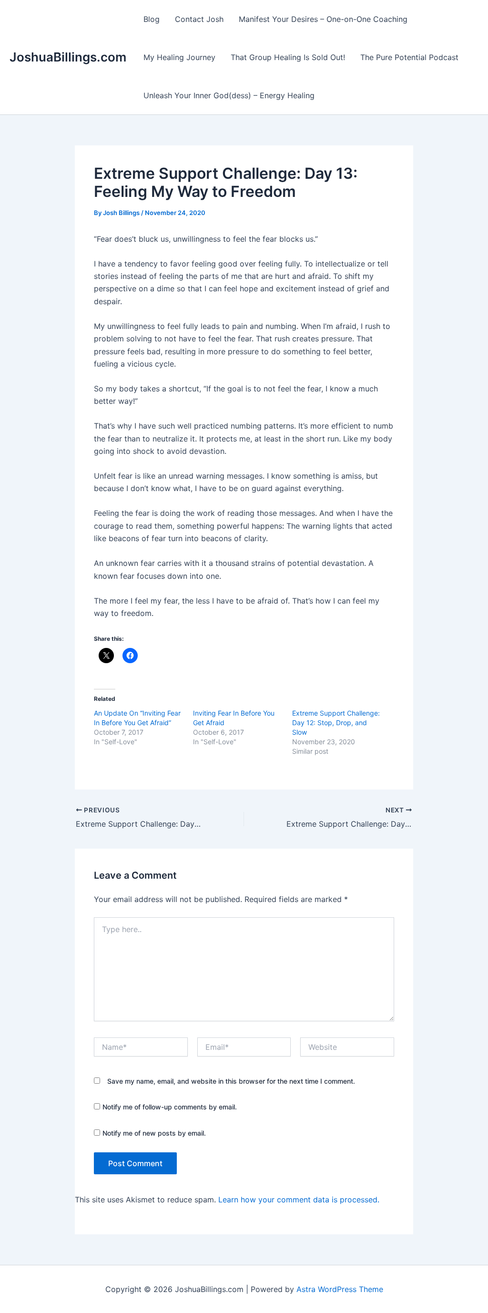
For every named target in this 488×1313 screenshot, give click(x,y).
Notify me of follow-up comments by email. (169, 1107)
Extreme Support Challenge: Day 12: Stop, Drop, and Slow (336, 722)
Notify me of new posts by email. (154, 1133)
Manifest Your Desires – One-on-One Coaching (323, 19)
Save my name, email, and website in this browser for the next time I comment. (231, 1081)
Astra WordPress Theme (339, 1289)
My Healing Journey (179, 57)
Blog (151, 19)
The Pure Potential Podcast (409, 57)
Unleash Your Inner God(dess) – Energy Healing (229, 95)
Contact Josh (199, 19)
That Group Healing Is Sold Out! (288, 57)
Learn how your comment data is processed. (298, 1199)
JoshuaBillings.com (68, 57)
